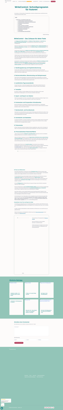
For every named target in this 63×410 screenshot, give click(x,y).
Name (16, 339)
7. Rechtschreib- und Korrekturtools (23, 27)
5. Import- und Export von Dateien (23, 25)
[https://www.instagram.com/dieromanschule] (50, 407)
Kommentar (17, 326)
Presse (30, 375)
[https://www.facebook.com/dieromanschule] (45, 407)
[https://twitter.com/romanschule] (51, 407)
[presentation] (16, 287)
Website (39, 339)
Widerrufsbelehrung (40, 376)
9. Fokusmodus (20, 30)
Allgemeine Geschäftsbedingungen (30, 376)
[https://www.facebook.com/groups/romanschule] (46, 407)
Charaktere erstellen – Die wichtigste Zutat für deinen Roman (15, 294)
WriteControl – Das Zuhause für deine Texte (23, 19)
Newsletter (26, 375)
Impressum (34, 375)
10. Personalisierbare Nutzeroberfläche (24, 31)
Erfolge (41, 1)
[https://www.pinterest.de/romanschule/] (53, 407)
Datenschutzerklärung (40, 375)
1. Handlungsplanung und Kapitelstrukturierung (25, 20)
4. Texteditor (20, 24)
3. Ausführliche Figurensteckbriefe (23, 23)
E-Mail (27, 339)
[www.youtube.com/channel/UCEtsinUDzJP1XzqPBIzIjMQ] (48, 407)
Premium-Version (18, 146)
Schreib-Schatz (53, 1)
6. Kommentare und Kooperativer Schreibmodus (25, 26)
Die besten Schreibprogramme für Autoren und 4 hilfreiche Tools (46, 311)
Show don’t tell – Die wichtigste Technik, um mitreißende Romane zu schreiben (31, 311)
